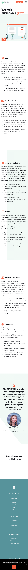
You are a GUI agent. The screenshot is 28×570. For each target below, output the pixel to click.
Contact (19, 2)
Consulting (14, 520)
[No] (26, 564)
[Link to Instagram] (12, 493)
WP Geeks (14, 538)
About (14, 505)
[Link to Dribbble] (18, 493)
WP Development (14, 543)
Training (14, 523)
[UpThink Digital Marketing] (5, 2)
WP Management (14, 541)
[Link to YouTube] (15, 493)
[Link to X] (9, 493)
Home (14, 502)
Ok (14, 567)
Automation (14, 525)
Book (14, 507)
